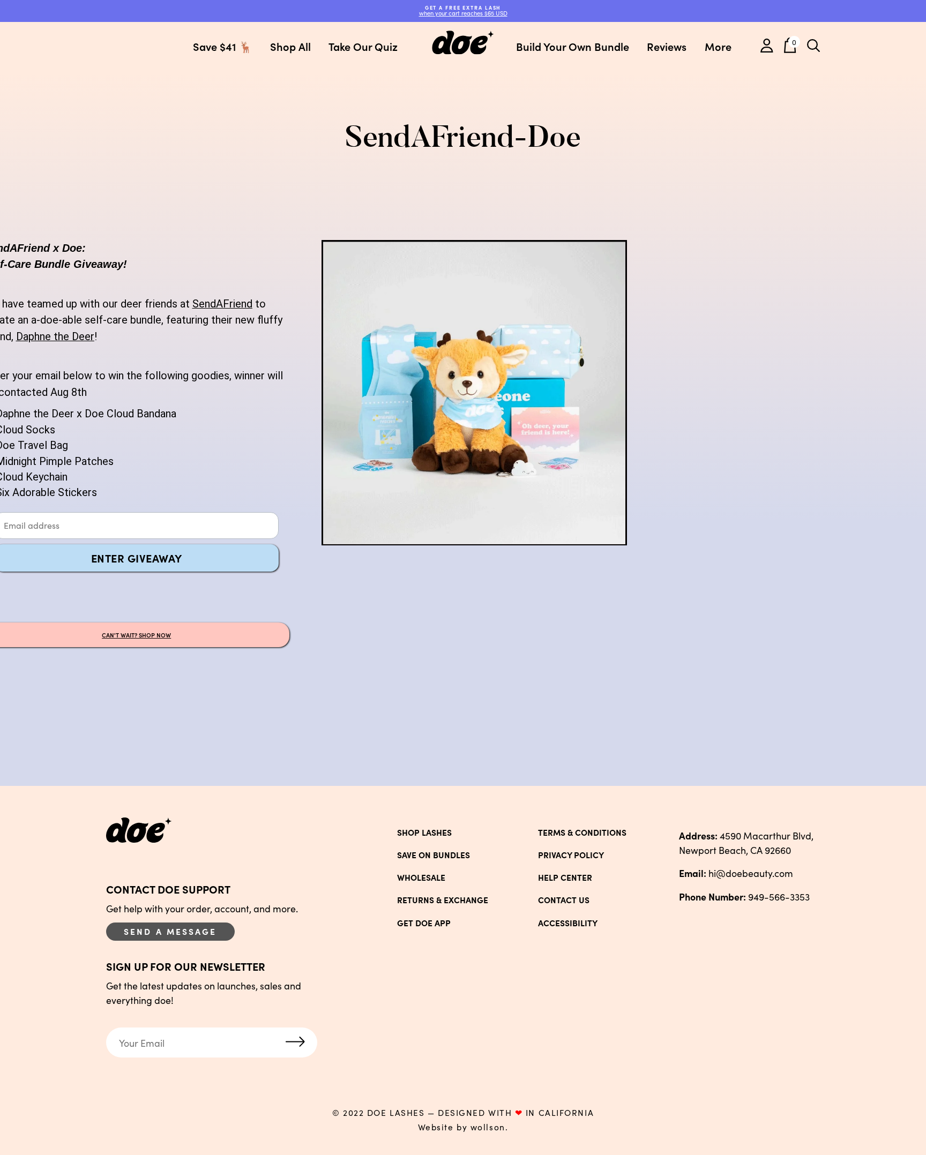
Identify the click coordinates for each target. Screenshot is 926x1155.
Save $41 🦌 (222, 46)
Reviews (666, 46)
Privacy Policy (571, 855)
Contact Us (563, 900)
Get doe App (424, 923)
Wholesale (421, 877)
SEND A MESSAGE (170, 931)
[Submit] (295, 1042)
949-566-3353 (744, 896)
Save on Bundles (433, 855)
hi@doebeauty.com (736, 873)
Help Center (565, 877)
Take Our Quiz (363, 46)
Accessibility (568, 923)
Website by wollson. (463, 1127)
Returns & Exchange (442, 900)
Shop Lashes (424, 832)
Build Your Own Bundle (572, 46)
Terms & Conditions (582, 832)
